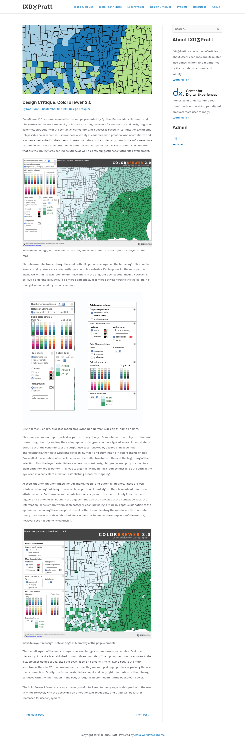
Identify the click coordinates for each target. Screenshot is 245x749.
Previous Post (33, 714)
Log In (176, 138)
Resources (199, 6)
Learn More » (180, 79)
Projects (182, 6)
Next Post (144, 714)
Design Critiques (161, 6)
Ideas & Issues (83, 6)
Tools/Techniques (110, 6)
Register (177, 144)
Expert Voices (135, 6)
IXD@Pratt (37, 6)
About (216, 6)
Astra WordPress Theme (149, 734)
